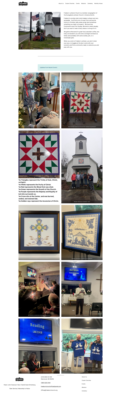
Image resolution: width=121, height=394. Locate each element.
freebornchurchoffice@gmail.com (51, 386)
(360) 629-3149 (45, 382)
